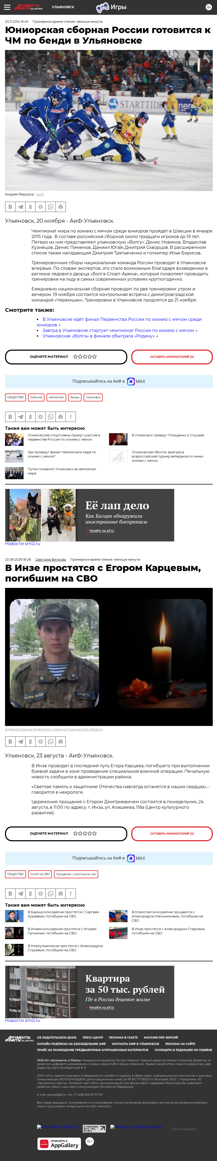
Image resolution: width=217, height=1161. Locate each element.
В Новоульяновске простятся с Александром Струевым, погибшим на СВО (65, 948)
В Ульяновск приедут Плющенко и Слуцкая (168, 435)
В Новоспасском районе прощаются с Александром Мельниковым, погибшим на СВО (167, 916)
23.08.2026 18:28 (18, 559)
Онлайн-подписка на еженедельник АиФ (71, 1044)
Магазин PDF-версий (161, 1037)
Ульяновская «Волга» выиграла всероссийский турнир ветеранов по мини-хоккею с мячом (168, 456)
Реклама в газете (123, 1037)
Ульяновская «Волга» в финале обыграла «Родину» (99, 336)
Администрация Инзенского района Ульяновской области (54, 729)
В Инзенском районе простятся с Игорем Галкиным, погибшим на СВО (62, 931)
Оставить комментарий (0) (172, 357)
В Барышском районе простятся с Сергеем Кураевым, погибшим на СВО (63, 914)
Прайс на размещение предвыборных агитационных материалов (92, 1050)
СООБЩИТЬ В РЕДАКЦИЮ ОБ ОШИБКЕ (183, 1050)
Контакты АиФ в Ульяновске (135, 1044)
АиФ (40, 194)
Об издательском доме (56, 1037)
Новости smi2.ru (22, 543)
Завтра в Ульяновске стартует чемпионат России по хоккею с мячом (118, 330)
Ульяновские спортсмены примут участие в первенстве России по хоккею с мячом (64, 437)
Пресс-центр (93, 1037)
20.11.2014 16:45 (16, 22)
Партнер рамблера (184, 1129)
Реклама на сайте (180, 1044)
